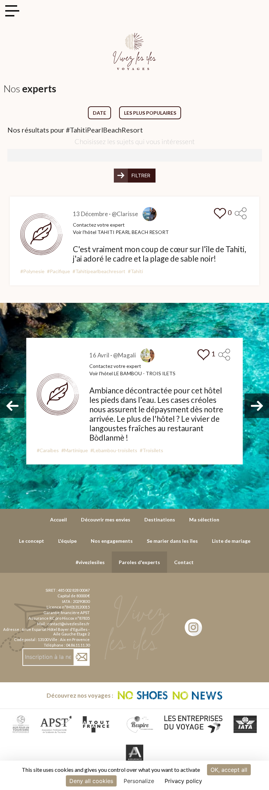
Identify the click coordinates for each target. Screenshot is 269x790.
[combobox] (134, 155)
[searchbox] (12, 154)
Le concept (31, 541)
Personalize (139, 780)
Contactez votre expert (99, 225)
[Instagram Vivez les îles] (193, 627)
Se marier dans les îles (172, 541)
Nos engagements (112, 541)
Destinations (159, 519)
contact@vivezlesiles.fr (68, 623)
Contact (184, 562)
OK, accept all (229, 769)
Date (99, 113)
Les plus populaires (150, 113)
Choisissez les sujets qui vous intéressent (135, 141)
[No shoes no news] (170, 695)
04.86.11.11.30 (78, 645)
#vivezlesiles (90, 562)
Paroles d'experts (139, 562)
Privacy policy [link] (183, 780)
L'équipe (67, 541)
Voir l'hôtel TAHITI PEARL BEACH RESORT (121, 232)
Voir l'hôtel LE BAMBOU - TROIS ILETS (132, 373)
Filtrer (140, 175)
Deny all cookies (91, 780)
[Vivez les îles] (134, 37)
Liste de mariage (231, 541)
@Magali (124, 355)
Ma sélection (204, 519)
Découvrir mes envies (105, 519)
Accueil (58, 519)
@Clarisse (125, 214)
